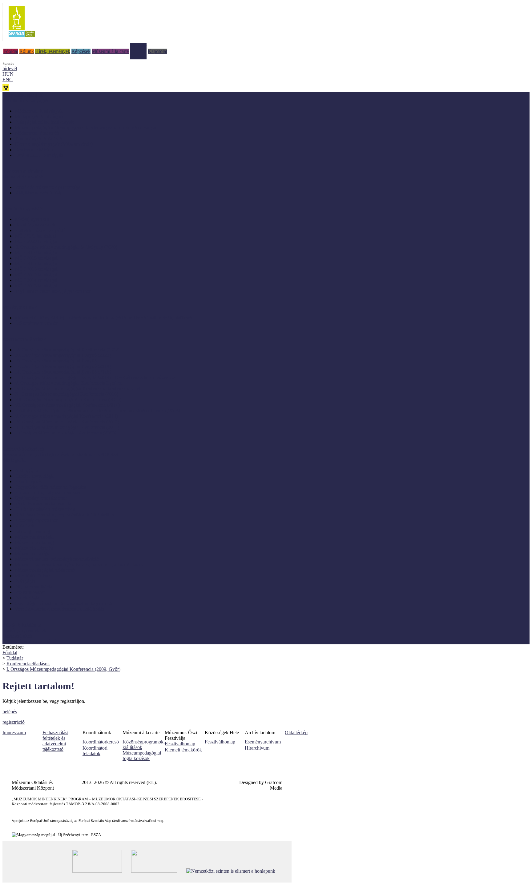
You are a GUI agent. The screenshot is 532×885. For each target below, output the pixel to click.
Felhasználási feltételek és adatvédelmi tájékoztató (55, 741)
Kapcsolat (157, 51)
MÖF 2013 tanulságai (36, 285)
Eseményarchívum (263, 741)
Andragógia (26, 470)
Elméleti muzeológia (34, 476)
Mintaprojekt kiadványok (39, 116)
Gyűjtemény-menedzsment (41, 498)
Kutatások (24, 525)
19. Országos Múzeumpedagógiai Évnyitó (56, 360)
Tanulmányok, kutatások (38, 138)
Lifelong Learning (32, 531)
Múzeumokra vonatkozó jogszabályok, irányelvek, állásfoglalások (79, 564)
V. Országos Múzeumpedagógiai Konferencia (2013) (66, 416)
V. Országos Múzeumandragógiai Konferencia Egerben (69, 383)
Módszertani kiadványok (39, 111)
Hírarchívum (257, 748)
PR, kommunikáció (33, 586)
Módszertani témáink (22, 171)
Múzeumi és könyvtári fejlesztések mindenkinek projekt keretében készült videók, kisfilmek (103, 317)
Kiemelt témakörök (183, 749)
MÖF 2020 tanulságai (36, 241)
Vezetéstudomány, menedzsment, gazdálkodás (59, 608)
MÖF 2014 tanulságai (36, 280)
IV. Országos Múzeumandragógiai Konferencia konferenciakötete (78, 388)
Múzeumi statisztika (34, 548)
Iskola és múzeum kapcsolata (43, 503)
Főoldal (10, 51)
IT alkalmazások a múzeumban (45, 509)
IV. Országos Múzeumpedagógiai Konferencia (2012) (67, 421)
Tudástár (138, 45)
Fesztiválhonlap (220, 741)
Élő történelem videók (36, 323)
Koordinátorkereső (101, 741)
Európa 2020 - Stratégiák (39, 155)
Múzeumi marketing (34, 542)
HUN (8, 74)
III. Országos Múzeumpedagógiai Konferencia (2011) (67, 427)
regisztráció (13, 722)
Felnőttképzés (28, 481)
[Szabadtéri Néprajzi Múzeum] (21, 39)
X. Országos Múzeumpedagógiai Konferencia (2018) (66, 394)
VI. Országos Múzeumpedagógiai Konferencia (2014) (67, 405)
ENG (7, 79)
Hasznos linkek (17, 636)
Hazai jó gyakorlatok (35, 224)
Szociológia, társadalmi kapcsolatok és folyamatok (63, 603)
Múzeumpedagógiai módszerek (45, 570)
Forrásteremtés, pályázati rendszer (47, 492)
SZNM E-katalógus (21, 624)
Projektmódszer (30, 592)
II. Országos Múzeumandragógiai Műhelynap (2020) (66, 247)
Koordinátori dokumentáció (29, 641)
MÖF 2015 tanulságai (36, 274)
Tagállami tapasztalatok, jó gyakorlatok (53, 291)
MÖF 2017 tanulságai (36, 263)
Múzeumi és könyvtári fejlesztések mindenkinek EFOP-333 (60, 454)
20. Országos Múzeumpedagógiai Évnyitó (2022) (63, 355)
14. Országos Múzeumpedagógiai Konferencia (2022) (67, 349)
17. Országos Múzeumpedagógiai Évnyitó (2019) (63, 366)
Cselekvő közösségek (23, 448)
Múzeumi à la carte (110, 51)
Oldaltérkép (296, 732)
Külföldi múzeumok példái (41, 230)
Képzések (81, 51)
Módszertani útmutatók (37, 133)
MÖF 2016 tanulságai (36, 269)
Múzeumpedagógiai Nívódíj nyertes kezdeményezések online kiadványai (85, 127)
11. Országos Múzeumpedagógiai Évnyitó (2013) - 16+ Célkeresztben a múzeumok (96, 377)
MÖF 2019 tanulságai (36, 252)
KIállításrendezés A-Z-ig (38, 192)
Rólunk (26, 51)
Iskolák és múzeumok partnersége (47, 187)
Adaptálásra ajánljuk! (23, 95)
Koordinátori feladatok (95, 750)
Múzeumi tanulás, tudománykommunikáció (57, 559)
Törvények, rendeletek (24, 630)
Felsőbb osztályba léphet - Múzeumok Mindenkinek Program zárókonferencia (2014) (97, 410)
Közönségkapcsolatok (36, 520)
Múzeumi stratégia (32, 553)
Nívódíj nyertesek (32, 219)
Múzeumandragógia (34, 536)
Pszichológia (27, 597)
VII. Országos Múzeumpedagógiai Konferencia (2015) (68, 399)
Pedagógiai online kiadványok (44, 122)
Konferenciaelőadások (28, 663)
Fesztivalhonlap (180, 743)
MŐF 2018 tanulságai (36, 258)
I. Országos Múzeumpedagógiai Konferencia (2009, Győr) (63, 669)
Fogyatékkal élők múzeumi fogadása (50, 487)
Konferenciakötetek (34, 149)
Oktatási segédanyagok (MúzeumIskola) (54, 144)
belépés (9, 711)
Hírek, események (52, 51)
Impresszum (14, 732)
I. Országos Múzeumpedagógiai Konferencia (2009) (65, 432)
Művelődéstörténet (33, 575)
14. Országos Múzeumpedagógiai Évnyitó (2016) (63, 371)
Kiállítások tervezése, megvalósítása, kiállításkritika (64, 514)
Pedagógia (25, 581)
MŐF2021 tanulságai (35, 235)
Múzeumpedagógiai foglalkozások (142, 755)
